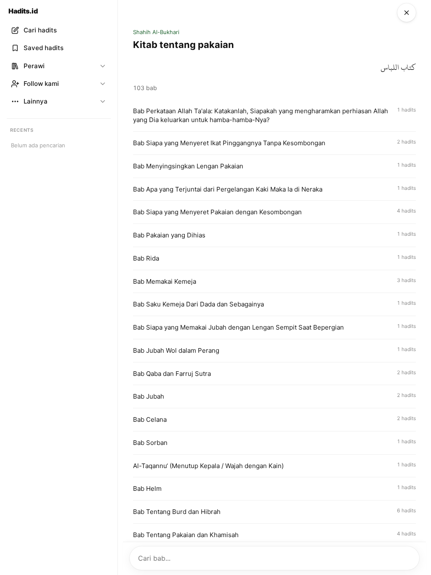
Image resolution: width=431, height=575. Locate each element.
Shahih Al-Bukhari (156, 32)
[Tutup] (406, 12)
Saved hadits (44, 48)
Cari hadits (40, 30)
